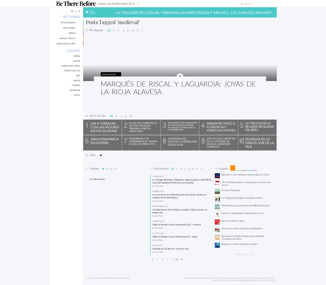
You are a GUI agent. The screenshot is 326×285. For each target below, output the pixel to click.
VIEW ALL (241, 254)
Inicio (77, 95)
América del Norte (70, 66)
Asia (78, 75)
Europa (76, 61)
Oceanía (76, 85)
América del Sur (72, 70)
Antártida (75, 90)
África (77, 80)
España (76, 56)
